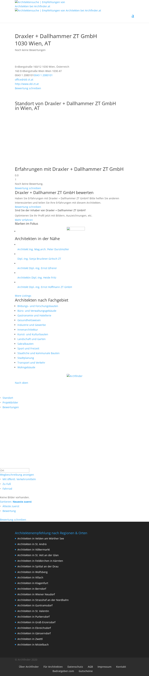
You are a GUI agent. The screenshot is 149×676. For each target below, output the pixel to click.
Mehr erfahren (24, 220)
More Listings (23, 295)
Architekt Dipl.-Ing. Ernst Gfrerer (37, 268)
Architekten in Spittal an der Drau (38, 566)
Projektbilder (10, 402)
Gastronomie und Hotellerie (34, 315)
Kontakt (121, 666)
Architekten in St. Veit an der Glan (38, 555)
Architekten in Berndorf (31, 588)
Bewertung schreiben (28, 88)
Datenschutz (75, 666)
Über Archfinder (29, 666)
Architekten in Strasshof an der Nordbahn (43, 600)
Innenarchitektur (27, 329)
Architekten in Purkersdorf (33, 616)
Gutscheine (86, 671)
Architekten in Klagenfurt (32, 583)
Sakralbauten (25, 343)
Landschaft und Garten (31, 339)
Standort (8, 397)
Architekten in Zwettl (30, 639)
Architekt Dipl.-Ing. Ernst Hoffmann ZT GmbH (44, 287)
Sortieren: (16, 501)
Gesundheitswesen (29, 320)
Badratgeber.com (63, 671)
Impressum (104, 666)
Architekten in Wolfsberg (32, 572)
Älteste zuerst (11, 506)
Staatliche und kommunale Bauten (38, 353)
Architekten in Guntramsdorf (35, 605)
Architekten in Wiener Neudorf (36, 594)
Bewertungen (11, 407)
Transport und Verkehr (31, 362)
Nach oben (21, 382)
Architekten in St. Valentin (33, 611)
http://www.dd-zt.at (27, 84)
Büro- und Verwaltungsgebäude (36, 310)
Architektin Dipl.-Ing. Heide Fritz (36, 277)
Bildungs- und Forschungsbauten (37, 306)
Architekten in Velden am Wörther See (40, 538)
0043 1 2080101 (43, 75)
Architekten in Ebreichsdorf (34, 628)
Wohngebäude (26, 367)
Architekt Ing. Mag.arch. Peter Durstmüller (43, 249)
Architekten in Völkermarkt (33, 549)
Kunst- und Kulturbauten (32, 334)
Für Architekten (53, 666)
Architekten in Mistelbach (33, 644)
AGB (90, 666)
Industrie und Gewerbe (31, 325)
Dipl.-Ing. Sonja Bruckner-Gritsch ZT (39, 258)
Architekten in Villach (30, 577)
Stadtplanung (25, 358)
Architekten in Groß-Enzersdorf (36, 622)
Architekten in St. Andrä (32, 544)
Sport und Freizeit (28, 348)
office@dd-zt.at (24, 79)
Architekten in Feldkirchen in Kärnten (40, 560)
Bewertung (9, 511)
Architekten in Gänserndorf (34, 633)
